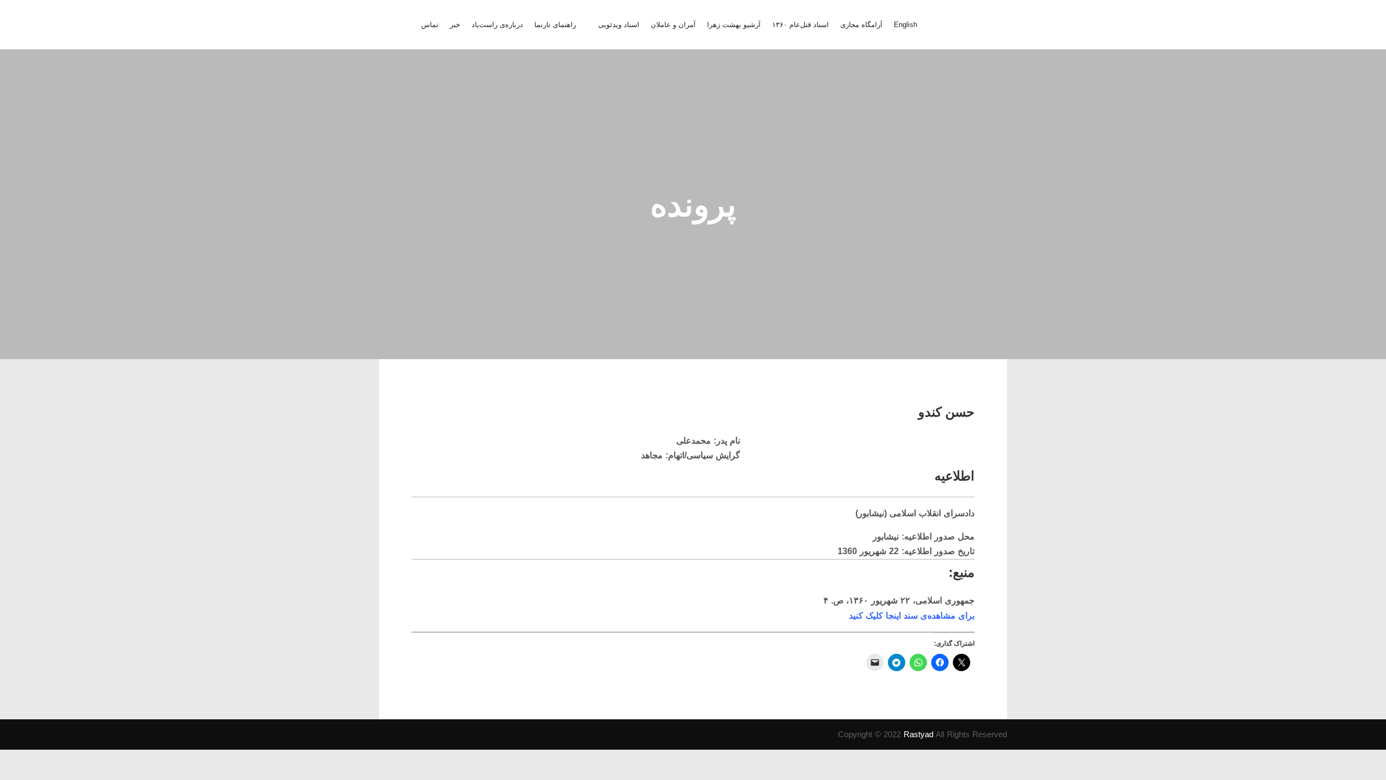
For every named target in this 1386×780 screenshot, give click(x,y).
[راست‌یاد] (984, 24)
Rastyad (918, 734)
